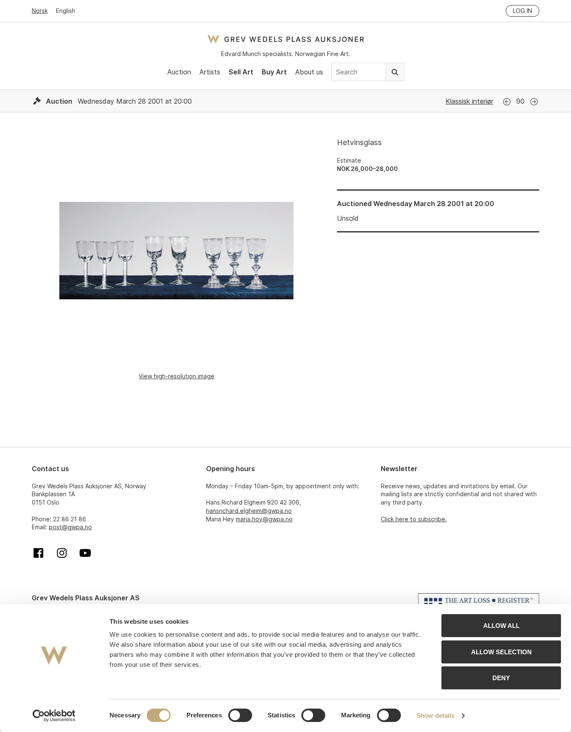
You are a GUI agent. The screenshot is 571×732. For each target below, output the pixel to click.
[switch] (240, 715)
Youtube (85, 553)
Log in (522, 10)
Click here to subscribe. (414, 519)
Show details (435, 715)
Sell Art (241, 72)
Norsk (40, 10)
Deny (501, 677)
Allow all (501, 625)
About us (309, 72)
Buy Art (274, 72)
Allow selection (501, 651)
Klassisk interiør (469, 101)
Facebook (38, 553)
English (65, 10)
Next (534, 102)
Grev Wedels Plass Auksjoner (285, 39)
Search (395, 72)
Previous (507, 102)
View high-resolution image (176, 376)
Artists (209, 72)
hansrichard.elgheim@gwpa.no (249, 510)
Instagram (62, 553)
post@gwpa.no (70, 527)
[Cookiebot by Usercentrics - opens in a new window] (54, 715)
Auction (179, 72)
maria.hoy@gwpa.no (264, 519)
